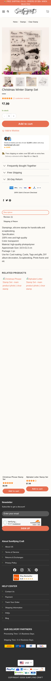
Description (8, 212)
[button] (10, 130)
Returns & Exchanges (14, 557)
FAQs (7, 613)
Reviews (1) (8, 217)
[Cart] (47, 11)
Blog (7, 618)
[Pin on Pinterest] (10, 200)
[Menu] (3, 11)
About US (9, 547)
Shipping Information (13, 608)
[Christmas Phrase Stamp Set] (14, 375)
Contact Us (9, 591)
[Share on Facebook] (3, 200)
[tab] (25, 212)
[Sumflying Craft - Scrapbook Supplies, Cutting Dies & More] (25, 11)
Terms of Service (12, 552)
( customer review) (21, 98)
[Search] (8, 11)
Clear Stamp (33, 22)
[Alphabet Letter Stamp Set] (37, 375)
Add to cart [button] (13, 491)
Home (15, 22)
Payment (9, 597)
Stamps (23, 22)
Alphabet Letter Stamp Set (37, 477)
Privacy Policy (11, 563)
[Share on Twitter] (7, 200)
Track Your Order (12, 602)
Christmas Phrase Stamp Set (13, 478)
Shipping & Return (11, 221)
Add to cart (25, 123)
